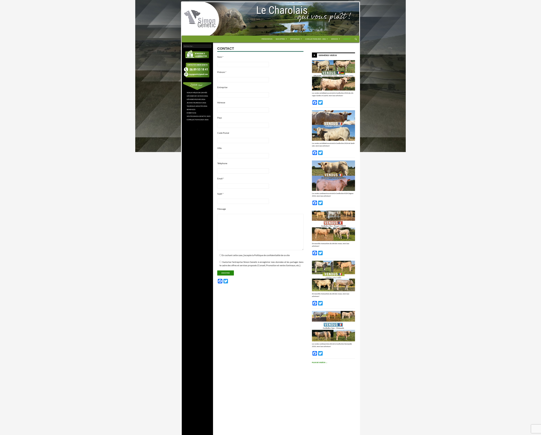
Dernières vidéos (328, 55)
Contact (347, 39)
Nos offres (280, 39)
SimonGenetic (191, 8)
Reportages (295, 39)
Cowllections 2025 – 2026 (315, 39)
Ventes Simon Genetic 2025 (198, 116)
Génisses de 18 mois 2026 (197, 96)
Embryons (191, 113)
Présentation (266, 39)
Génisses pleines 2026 (196, 99)
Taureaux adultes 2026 (197, 106)
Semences (191, 109)
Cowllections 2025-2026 (198, 120)
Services (334, 39)
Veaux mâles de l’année (197, 93)
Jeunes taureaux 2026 (196, 103)
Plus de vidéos (319, 362)
